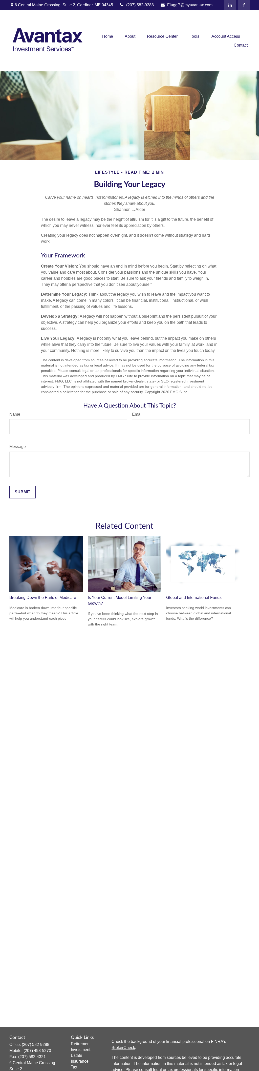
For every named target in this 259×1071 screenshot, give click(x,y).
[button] (107, 36)
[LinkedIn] (230, 5)
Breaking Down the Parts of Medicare (42, 597)
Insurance (80, 1061)
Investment (80, 1049)
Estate (76, 1055)
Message (17, 446)
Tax (74, 1067)
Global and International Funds (194, 597)
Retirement (81, 1044)
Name (14, 414)
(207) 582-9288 (140, 5)
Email (137, 414)
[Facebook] (244, 5)
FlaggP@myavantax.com (189, 5)
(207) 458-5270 (37, 1050)
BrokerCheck (123, 1047)
